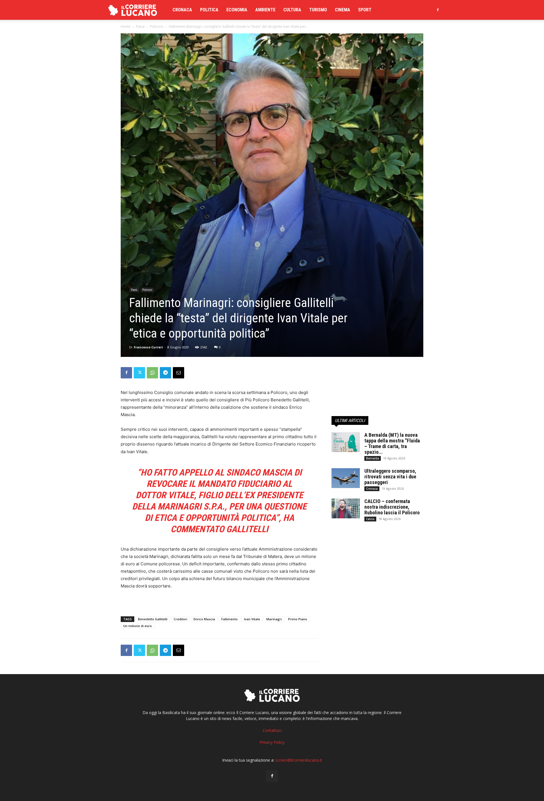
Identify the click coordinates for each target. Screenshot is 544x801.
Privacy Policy (272, 742)
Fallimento (229, 619)
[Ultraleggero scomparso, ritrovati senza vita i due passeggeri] (346, 478)
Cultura (292, 9)
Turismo (318, 9)
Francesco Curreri (148, 347)
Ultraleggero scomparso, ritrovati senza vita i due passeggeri (390, 476)
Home (126, 26)
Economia (236, 9)
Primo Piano (297, 619)
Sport (364, 9)
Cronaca (182, 9)
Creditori (180, 619)
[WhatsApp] (152, 372)
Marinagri (274, 619)
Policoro (156, 26)
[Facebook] (438, 10)
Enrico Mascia (204, 619)
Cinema (342, 9)
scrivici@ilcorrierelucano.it (298, 760)
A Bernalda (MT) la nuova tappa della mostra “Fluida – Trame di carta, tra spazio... (392, 443)
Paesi (140, 26)
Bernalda (372, 458)
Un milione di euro (137, 626)
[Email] (178, 372)
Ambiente (265, 9)
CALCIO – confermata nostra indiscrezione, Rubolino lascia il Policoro (392, 506)
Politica (209, 9)
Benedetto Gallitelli (152, 619)
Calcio (370, 519)
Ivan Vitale (252, 619)
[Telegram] (165, 372)
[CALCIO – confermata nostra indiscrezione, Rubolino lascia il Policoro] (346, 508)
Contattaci (272, 730)
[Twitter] (139, 372)
